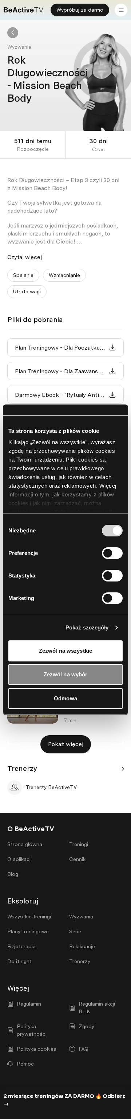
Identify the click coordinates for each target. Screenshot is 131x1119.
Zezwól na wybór (66, 674)
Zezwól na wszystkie (65, 651)
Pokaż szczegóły (87, 627)
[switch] (112, 553)
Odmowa (65, 698)
